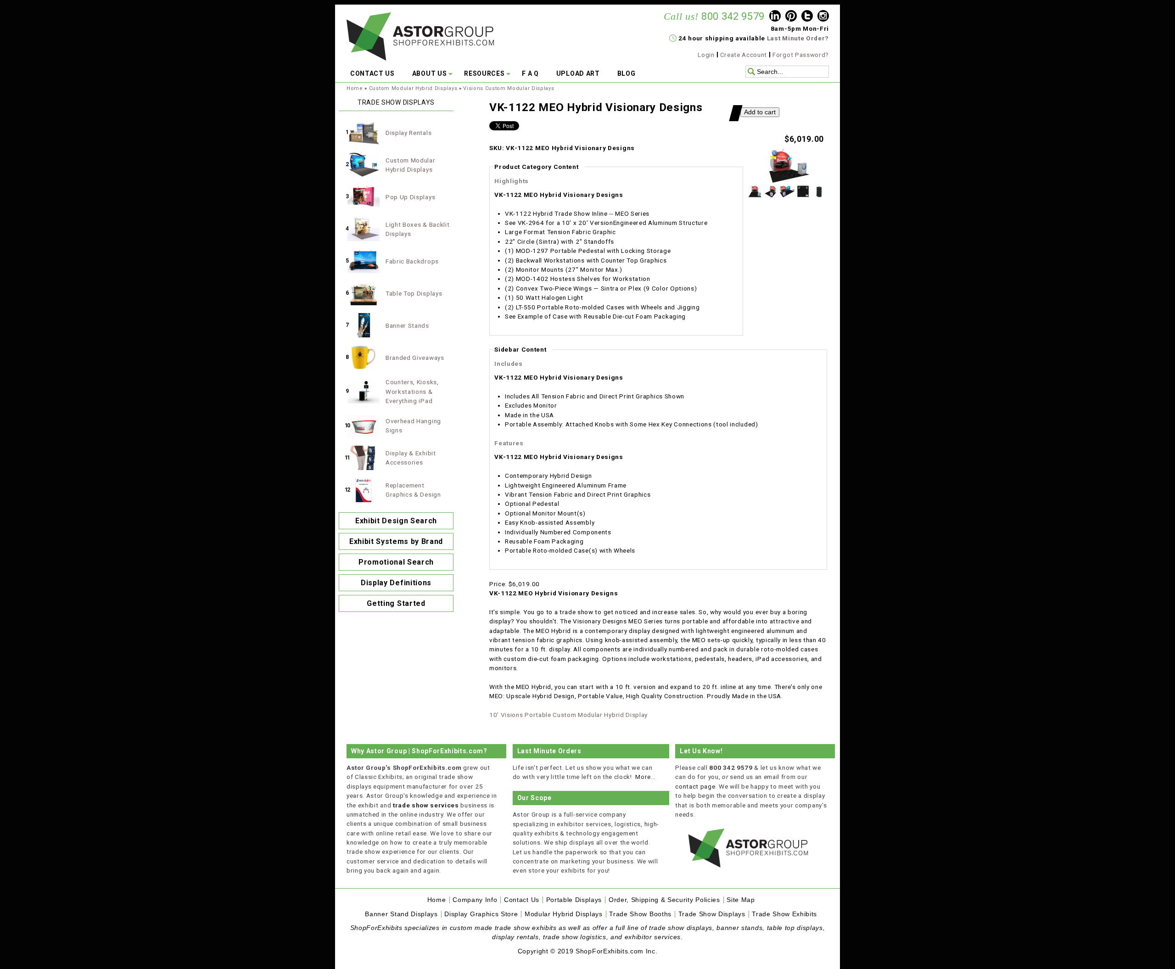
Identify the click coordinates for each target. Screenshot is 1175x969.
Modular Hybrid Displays (564, 914)
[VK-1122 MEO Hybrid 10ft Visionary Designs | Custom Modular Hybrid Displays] (787, 181)
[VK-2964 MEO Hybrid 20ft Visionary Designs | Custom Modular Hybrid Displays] (787, 195)
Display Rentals (408, 132)
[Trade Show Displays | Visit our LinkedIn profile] (775, 17)
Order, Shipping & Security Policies (664, 899)
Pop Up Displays (410, 197)
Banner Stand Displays (401, 914)
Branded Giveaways (415, 357)
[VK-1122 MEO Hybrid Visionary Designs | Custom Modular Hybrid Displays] (771, 195)
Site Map (741, 899)
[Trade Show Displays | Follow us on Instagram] (823, 17)
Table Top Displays (414, 293)
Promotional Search (396, 562)
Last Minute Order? (798, 38)
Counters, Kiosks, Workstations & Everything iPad (412, 391)
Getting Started (396, 603)
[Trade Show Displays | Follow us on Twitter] (807, 17)
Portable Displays (574, 899)
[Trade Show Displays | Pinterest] (791, 17)
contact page (695, 786)
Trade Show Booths (640, 914)
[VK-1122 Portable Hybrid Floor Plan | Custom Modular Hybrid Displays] (803, 195)
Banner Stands (407, 325)
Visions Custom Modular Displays (508, 88)
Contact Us (521, 899)
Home (355, 88)
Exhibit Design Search (396, 520)
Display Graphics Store (481, 914)
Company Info (475, 899)
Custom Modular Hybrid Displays (413, 88)
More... (645, 776)
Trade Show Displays (711, 914)
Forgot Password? (800, 54)
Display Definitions (396, 582)
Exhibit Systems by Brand (396, 541)
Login (706, 54)
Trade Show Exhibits (784, 914)
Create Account (743, 54)
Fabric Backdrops (412, 261)
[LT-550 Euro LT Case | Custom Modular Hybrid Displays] (819, 195)
